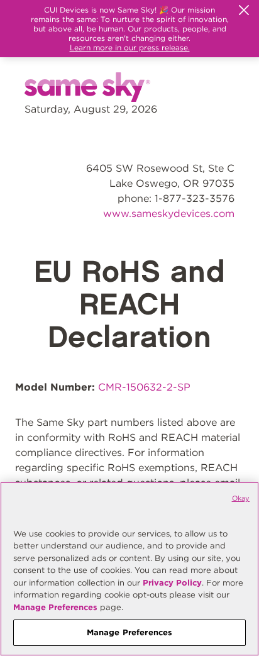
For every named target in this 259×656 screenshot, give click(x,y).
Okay (241, 498)
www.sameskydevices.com (168, 214)
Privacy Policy (172, 582)
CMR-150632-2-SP (144, 387)
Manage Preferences (55, 607)
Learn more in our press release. (130, 47)
